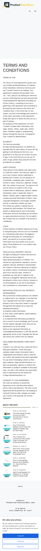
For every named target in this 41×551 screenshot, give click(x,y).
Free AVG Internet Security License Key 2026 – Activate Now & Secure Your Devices (21, 416)
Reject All (20, 546)
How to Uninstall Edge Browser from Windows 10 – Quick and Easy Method (21, 463)
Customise (20, 541)
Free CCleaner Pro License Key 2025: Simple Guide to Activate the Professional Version (21, 439)
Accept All (21, 536)
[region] (20, 534)
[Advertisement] (20, 38)
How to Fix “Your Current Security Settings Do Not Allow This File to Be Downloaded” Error (21, 451)
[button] (30, 11)
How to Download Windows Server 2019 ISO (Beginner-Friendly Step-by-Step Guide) (21, 427)
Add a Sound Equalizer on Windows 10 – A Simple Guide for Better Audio (21, 474)
